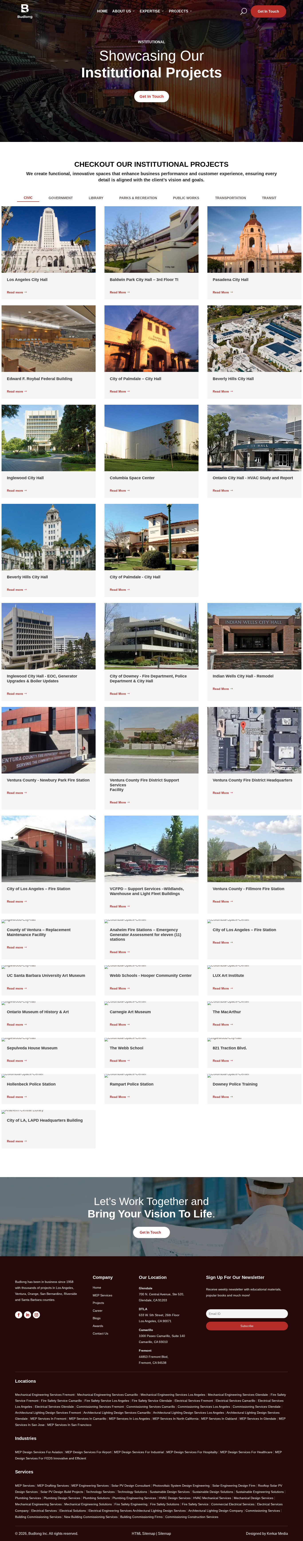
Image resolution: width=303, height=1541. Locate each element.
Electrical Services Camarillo (235, 1400)
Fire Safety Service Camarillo (61, 1400)
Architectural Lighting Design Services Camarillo (117, 1412)
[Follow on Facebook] (18, 1314)
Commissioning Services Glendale (257, 1406)
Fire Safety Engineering (131, 1504)
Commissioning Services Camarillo (150, 1406)
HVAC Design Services (175, 1498)
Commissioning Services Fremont (100, 1406)
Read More (118, 292)
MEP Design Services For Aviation (39, 1452)
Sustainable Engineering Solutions (260, 1492)
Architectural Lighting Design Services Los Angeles (188, 1412)
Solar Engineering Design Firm (233, 1485)
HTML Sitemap (143, 1533)
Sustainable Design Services (170, 1492)
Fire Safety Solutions (164, 1504)
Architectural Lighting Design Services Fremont (48, 1412)
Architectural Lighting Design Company (215, 1510)
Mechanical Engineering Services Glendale (238, 1394)
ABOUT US (121, 11)
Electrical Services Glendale (54, 1406)
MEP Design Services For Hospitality (192, 1452)
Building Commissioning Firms (141, 1517)
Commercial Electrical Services (232, 1504)
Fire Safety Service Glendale (152, 1400)
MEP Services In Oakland (219, 1418)
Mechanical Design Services (253, 1498)
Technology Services (100, 1492)
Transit (269, 198)
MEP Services (25, 1485)
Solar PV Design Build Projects (61, 1492)
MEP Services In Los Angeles (129, 1418)
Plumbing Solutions (96, 1498)
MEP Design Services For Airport (88, 1452)
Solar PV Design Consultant (130, 1485)
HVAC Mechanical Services (212, 1498)
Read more (15, 292)
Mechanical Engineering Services (38, 1504)
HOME (102, 11)
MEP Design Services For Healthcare (246, 1452)
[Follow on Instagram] (36, 1314)
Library (96, 198)
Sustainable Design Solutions (212, 1492)
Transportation (230, 198)
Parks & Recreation (138, 198)
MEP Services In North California (176, 1418)
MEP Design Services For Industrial (139, 1452)
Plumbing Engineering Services (134, 1498)
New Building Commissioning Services (91, 1517)
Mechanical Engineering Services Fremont (45, 1394)
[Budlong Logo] (25, 11)
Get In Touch (268, 11)
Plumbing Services (28, 1498)
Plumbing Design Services (62, 1498)
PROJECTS (178, 11)
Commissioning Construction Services (191, 1517)
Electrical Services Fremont (194, 1400)
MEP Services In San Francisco (69, 1425)
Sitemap (164, 1533)
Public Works (186, 198)
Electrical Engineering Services (110, 1510)
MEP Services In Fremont (48, 1418)
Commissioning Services (263, 1510)
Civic (28, 198)
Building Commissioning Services (38, 1517)
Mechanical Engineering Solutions (88, 1504)
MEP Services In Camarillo (87, 1418)
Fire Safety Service (195, 1504)
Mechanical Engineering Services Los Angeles (173, 1394)
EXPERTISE (150, 11)
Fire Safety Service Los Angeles (107, 1400)
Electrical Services (44, 1510)
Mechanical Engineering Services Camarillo (107, 1394)
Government (61, 198)
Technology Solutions (132, 1492)
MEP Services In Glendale (258, 1418)
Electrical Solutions (72, 1510)
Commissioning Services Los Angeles (204, 1406)
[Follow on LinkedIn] (27, 1314)
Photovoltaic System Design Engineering (181, 1485)
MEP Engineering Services (90, 1485)
